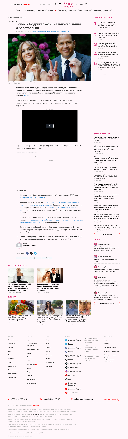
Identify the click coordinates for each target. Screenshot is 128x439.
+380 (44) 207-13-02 (51, 399)
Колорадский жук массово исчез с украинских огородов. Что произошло (108, 54)
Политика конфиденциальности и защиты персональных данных (91, 348)
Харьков (49, 355)
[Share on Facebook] (27, 253)
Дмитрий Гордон (74, 340)
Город (48, 336)
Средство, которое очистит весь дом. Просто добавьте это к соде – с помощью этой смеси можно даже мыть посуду (109, 64)
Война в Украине (13, 340)
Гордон (10, 17)
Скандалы (40, 10)
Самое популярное (103, 17)
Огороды (107, 10)
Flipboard (71, 375)
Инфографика (12, 373)
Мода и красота (85, 10)
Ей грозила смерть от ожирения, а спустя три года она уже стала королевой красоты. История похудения (106, 148)
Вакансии (107, 340)
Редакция (107, 344)
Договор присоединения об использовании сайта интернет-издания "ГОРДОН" (91, 357)
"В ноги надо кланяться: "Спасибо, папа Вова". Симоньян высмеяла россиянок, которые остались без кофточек (106, 186)
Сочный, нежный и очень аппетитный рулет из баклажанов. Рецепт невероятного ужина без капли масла (106, 197)
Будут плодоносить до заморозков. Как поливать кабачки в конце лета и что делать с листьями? (107, 227)
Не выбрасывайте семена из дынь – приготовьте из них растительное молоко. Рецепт (106, 176)
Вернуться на (17, 4)
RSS (69, 379)
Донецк (48, 351)
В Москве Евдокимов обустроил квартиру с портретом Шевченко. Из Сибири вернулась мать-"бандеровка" (106, 248)
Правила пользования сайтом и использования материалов (91, 340)
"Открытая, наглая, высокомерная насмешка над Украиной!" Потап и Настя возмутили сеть (106, 207)
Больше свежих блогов (107, 303)
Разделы (29, 336)
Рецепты (62, 10)
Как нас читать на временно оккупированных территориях (110, 358)
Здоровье (97, 10)
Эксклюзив (31, 364)
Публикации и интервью (32, 345)
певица (25, 258)
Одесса (48, 347)
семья (19, 258)
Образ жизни (12, 366)
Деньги (10, 347)
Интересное (12, 377)
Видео (29, 372)
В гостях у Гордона (33, 349)
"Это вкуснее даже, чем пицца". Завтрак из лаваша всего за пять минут (109, 35)
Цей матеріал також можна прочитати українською (51, 31)
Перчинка (51, 10)
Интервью (30, 10)
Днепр (48, 359)
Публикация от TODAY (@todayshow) (26, 152)
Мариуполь (50, 362)
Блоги (97, 240)
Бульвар (16, 17)
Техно (10, 362)
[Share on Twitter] (31, 253)
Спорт (10, 355)
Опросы (29, 375)
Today (26, 95)
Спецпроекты (31, 383)
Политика (11, 344)
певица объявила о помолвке (32, 198)
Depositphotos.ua (36, 414)
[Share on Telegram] (35, 253)
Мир (9, 351)
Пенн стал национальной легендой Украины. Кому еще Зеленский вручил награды (108, 44)
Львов (48, 344)
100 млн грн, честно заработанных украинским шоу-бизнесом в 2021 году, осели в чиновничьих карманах (106, 297)
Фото (29, 368)
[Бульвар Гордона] (68, 4)
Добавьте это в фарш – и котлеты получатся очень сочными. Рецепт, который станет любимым (107, 24)
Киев (48, 340)
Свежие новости (102, 134)
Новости (20, 10)
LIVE (28, 361)
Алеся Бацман (73, 367)
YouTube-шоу (31, 379)
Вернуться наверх (110, 399)
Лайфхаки (72, 10)
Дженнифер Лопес (35, 258)
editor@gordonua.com (83, 399)
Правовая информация (111, 351)
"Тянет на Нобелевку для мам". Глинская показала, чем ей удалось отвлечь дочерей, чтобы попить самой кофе (106, 159)
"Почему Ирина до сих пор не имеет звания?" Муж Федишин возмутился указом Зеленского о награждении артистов (106, 217)
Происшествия (13, 370)
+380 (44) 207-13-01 (19, 399)
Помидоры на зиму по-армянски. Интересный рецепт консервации (105, 168)
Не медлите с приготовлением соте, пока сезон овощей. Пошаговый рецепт (20, 318)
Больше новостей (107, 234)
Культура (11, 359)
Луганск (49, 366)
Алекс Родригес (47, 258)
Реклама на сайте (110, 347)
